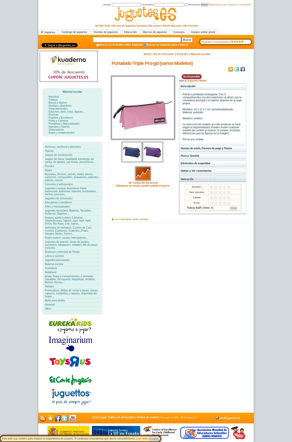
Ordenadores (56, 129)
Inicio (147, 54)
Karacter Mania (197, 80)
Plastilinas (54, 123)
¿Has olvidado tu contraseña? (237, 4)
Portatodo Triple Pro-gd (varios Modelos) (152, 63)
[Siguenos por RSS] (42, 420)
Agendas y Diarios (59, 126)
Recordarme (194, 4)
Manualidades (71, 123)
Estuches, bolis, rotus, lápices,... (67, 111)
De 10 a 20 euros (163, 54)
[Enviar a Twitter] (237, 71)
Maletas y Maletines (60, 105)
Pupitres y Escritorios (61, 117)
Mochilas (54, 96)
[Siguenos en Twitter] (65, 420)
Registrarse (214, 4)
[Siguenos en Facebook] (57, 420)
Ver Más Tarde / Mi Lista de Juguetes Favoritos (121, 25)
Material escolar (72, 91)
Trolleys (53, 99)
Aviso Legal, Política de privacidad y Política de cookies (125, 417)
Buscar (187, 39)
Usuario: (107, 4)
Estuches (182, 54)
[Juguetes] (145, 21)
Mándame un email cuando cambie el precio (143, 185)
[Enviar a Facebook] (243, 71)
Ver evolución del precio (143, 182)
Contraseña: (148, 4)
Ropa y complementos (62, 132)
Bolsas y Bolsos (58, 102)
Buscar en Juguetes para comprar (167, 44)
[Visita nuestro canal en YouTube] (72, 420)
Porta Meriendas (58, 108)
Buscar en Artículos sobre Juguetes (121, 44)
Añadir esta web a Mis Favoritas (180, 25)
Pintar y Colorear (58, 120)
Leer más (142, 438)
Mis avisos (155, 25)
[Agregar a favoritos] (231, 71)
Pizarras (53, 114)
